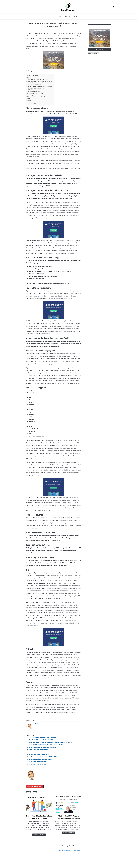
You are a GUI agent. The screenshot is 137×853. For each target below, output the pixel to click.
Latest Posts (33, 720)
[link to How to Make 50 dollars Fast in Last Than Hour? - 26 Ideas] (39, 804)
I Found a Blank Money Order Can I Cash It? (41, 740)
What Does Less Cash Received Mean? (39, 752)
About (27, 720)
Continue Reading (39, 835)
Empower (30, 102)
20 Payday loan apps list (33, 90)
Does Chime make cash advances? (36, 93)
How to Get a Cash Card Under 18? (38, 749)
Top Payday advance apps (34, 91)
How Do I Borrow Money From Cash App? (38, 83)
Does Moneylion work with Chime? (36, 96)
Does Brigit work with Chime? (35, 95)
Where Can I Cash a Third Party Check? (40, 754)
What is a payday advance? (34, 77)
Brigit (29, 98)
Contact (75, 16)
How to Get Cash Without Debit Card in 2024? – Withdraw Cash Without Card (51, 742)
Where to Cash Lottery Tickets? (38, 761)
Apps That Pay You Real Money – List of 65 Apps (42, 737)
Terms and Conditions (64, 850)
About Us (67, 16)
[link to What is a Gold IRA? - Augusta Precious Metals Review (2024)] (68, 804)
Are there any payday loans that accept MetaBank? (40, 86)
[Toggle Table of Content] (50, 75)
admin (35, 723)
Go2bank (30, 100)
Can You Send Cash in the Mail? (37, 764)
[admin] (29, 729)
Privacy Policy (75, 850)
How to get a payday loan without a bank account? (40, 81)
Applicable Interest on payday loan (36, 88)
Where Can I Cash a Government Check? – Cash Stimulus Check (47, 744)
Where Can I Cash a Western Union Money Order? (43, 747)
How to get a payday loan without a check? (38, 79)
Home (60, 16)
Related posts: (33, 103)
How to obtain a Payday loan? (35, 84)
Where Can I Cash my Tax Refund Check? (40, 759)
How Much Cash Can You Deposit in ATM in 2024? (43, 757)
